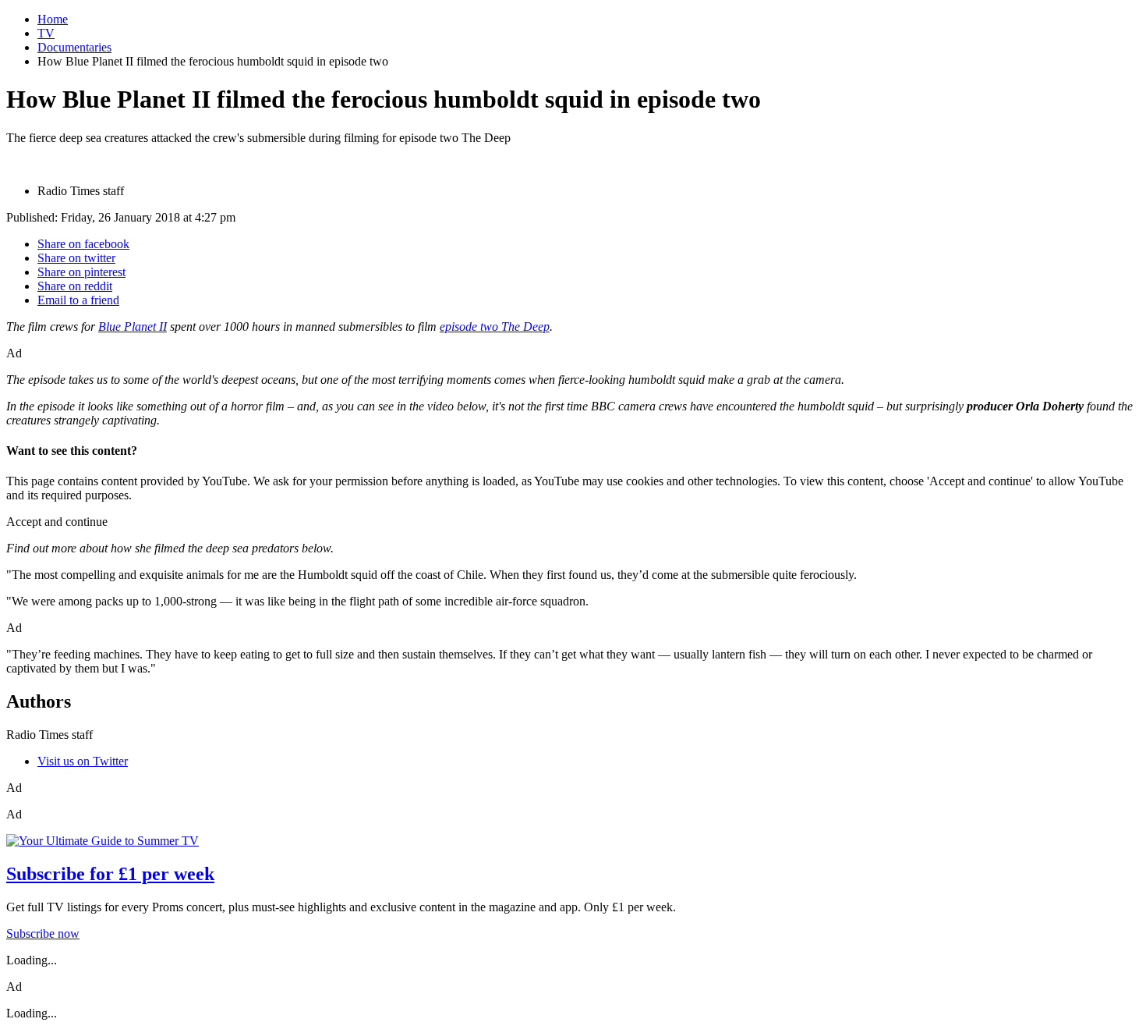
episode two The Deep (495, 326)
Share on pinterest (81, 272)
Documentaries (74, 47)
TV (46, 33)
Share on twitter (76, 257)
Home (52, 19)
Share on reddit (74, 286)
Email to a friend (78, 300)
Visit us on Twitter (82, 761)
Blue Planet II (132, 326)
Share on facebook (83, 243)
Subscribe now (43, 933)
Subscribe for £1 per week (110, 874)
